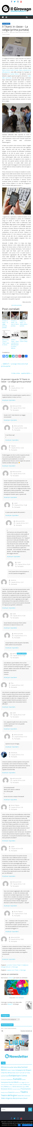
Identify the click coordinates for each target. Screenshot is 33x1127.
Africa (3, 1067)
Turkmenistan (27, 1095)
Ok (19, 1125)
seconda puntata (16, 305)
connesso (10, 977)
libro (22, 1084)
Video (3, 1098)
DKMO (14, 1073)
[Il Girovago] (3, 17)
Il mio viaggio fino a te (23, 1082)
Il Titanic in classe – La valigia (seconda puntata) (5, 324)
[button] (2, 1031)
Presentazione (26, 1089)
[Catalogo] (16, 1043)
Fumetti (8, 34)
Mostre (10, 1089)
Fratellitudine (9, 1079)
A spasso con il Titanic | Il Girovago (16, 970)
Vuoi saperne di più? (27, 1125)
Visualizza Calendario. (26, 1031)
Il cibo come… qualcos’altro (21, 373)
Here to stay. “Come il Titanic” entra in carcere (5, 342)
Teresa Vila (20, 1095)
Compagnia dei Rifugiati (23, 1070)
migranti (24, 1086)
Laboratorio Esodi (16, 1084)
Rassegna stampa (4, 1092)
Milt (27, 1086)
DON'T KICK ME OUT (21, 1073)
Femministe (3, 1079)
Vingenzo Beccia (11, 1098)
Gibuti (16, 1082)
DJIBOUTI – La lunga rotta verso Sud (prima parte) (14, 365)
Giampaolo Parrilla (7, 1082)
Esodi (7, 1076)
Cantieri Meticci (14, 74)
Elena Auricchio (22, 32)
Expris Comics (21, 1075)
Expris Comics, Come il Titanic (23, 340)
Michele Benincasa (17, 1086)
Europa (12, 1075)
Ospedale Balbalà (16, 1089)
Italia (10, 1084)
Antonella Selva (11, 1067)
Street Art (11, 1092)
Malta (6, 1086)
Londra (25, 1084)
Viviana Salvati (23, 1098)
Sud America (17, 1092)
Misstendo (4, 1089)
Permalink (14, 390)
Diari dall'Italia (6, 23)
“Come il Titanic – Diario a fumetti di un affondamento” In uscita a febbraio (15, 344)
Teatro (24, 1091)
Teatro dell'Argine (9, 1095)
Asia (19, 1067)
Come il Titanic (15, 32)
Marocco (10, 1086)
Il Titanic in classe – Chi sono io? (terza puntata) (15, 323)
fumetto (24, 1079)
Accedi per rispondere (8, 400)
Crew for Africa (6, 1073)
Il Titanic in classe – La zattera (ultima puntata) (23, 323)
